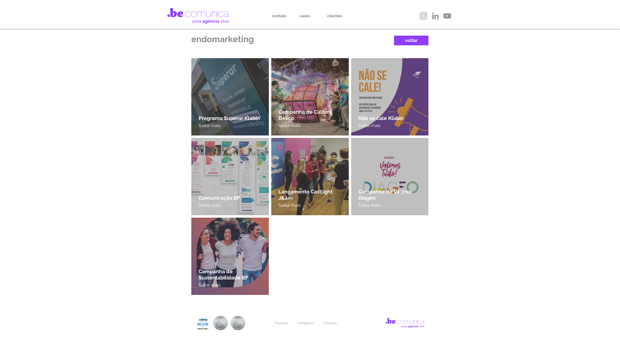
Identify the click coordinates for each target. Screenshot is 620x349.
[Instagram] (423, 16)
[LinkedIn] (435, 16)
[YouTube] (447, 16)
